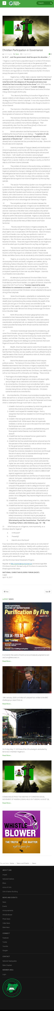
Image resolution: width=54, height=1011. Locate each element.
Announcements (8, 910)
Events (5, 906)
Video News (6, 923)
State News (6, 927)
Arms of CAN (7, 887)
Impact (5, 875)
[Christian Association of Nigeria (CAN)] (14, 3)
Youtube (5, 946)
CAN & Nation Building (10, 891)
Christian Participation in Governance (23, 50)
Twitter (5, 942)
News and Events (23, 863)
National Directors (8, 879)
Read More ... (7, 661)
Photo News (6, 919)
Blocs (4, 883)
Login (4, 974)
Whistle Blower (7, 915)
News (4, 902)
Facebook (6, 938)
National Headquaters (10, 961)
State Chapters (7, 965)
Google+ (5, 950)
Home (12, 863)
